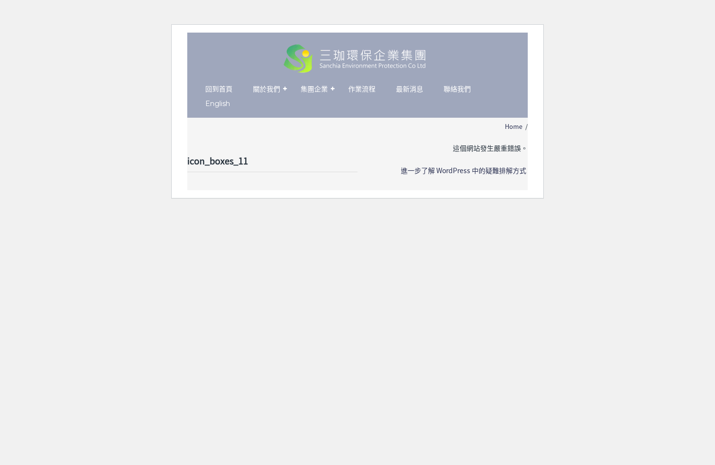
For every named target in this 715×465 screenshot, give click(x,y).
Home (513, 126)
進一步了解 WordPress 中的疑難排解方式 (463, 170)
